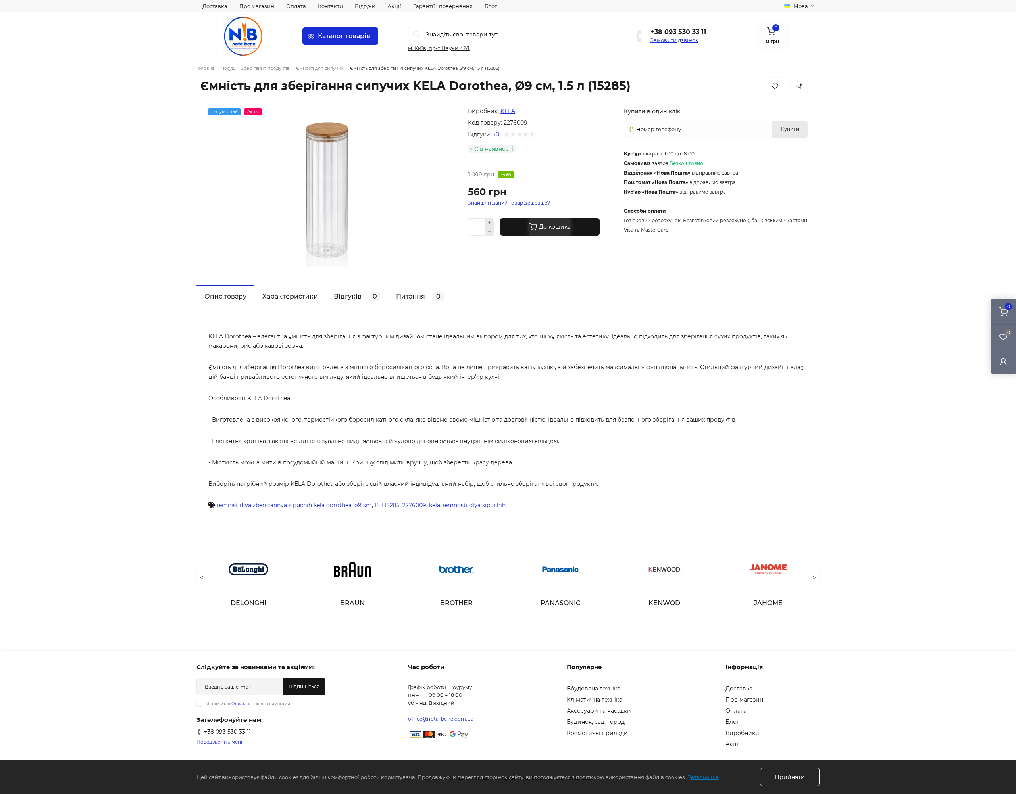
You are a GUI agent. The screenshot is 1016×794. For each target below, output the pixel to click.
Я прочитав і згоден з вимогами (248, 703)
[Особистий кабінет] (1003, 361)
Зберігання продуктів (265, 68)
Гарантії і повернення (443, 6)
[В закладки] (775, 86)
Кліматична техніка (594, 699)
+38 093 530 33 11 (678, 32)
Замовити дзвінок (674, 40)
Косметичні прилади (597, 732)
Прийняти (790, 777)
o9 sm (363, 505)
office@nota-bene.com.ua (440, 719)
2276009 (414, 505)
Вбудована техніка (593, 688)
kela (434, 505)
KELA (507, 111)
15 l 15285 (387, 505)
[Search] (416, 34)
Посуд (228, 68)
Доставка (214, 6)
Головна (205, 68)
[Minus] (489, 231)
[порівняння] (799, 86)
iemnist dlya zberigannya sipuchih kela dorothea (284, 505)
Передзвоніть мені (219, 742)
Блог (491, 6)
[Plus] (489, 222)
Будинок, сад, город (596, 721)
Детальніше (703, 777)
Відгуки (365, 6)
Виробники (742, 732)
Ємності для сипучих (320, 68)
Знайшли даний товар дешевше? (509, 203)
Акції (394, 6)
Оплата (296, 6)
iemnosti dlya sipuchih (474, 505)
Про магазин (256, 6)
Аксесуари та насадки (599, 710)
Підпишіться (304, 686)
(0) (497, 134)
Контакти (330, 6)
